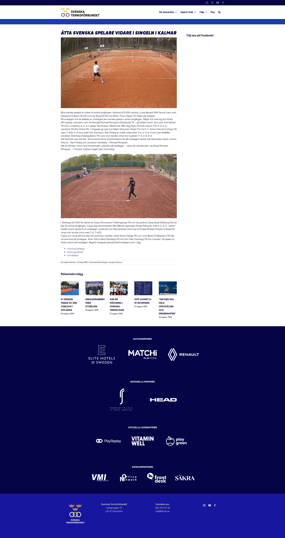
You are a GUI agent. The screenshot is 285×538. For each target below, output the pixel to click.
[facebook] (215, 505)
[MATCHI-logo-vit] (142, 338)
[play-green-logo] (176, 428)
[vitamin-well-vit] (142, 428)
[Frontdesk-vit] (157, 468)
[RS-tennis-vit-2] (121, 382)
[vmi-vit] (100, 468)
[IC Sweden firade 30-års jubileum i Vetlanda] (70, 283)
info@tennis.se (162, 511)
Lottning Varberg (75, 249)
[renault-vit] (183, 338)
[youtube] (209, 505)
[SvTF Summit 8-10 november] (143, 283)
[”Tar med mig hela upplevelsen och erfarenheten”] (168, 283)
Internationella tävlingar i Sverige (102, 262)
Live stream (73, 255)
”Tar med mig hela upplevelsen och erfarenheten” (167, 306)
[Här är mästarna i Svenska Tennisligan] (119, 283)
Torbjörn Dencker (69, 262)
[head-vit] (164, 382)
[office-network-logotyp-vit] (128, 468)
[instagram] (204, 505)
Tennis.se (118, 262)
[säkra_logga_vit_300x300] (185, 468)
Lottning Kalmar (75, 252)
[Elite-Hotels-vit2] (102, 338)
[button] (219, 12)
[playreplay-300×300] (108, 428)
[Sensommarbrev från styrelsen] (94, 283)
